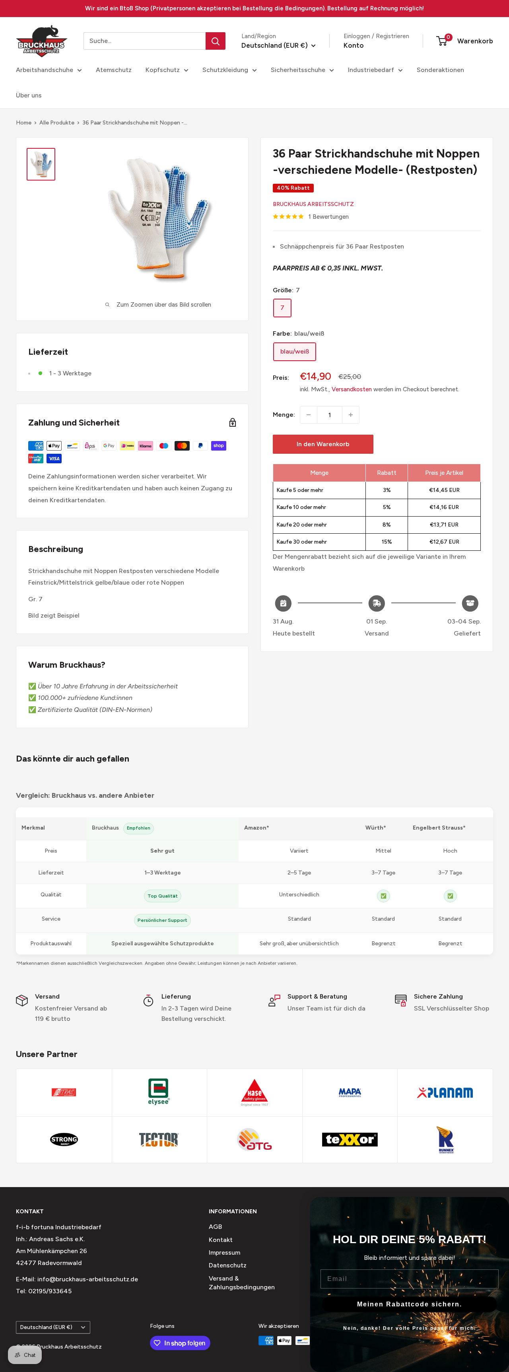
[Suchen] (215, 41)
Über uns (29, 95)
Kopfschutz (163, 70)
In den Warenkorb (323, 444)
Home (23, 122)
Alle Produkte (56, 122)
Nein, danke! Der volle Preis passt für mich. (409, 1328)
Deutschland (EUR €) (46, 1327)
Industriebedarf (371, 70)
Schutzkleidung (225, 70)
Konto (354, 45)
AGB (215, 1226)
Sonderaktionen (440, 70)
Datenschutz (228, 1265)
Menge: (284, 414)
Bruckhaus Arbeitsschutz (313, 204)
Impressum (224, 1252)
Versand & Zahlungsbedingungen (242, 1283)
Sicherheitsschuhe (298, 70)
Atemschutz (114, 70)
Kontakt (221, 1240)
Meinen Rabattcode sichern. (409, 1304)
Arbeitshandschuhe (44, 70)
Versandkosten (352, 389)
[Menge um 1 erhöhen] (350, 414)
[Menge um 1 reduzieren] (308, 414)
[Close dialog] (499, 1207)
